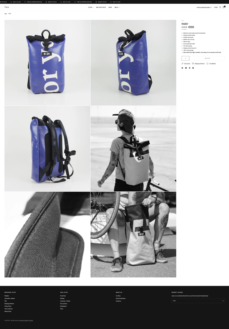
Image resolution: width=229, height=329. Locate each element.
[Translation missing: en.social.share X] (186, 68)
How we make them (120, 298)
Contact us (118, 301)
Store (90, 7)
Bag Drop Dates (101, 7)
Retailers (6, 296)
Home (5, 13)
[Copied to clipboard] (193, 68)
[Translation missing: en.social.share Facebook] (183, 68)
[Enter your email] (223, 301)
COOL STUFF (64, 292)
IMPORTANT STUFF (10, 292)
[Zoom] (86, 23)
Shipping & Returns (9, 304)
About (116, 7)
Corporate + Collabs (65, 301)
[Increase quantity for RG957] (188, 58)
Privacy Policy (7, 306)
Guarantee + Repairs (9, 298)
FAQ (5, 301)
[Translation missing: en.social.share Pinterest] (190, 68)
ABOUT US (119, 292)
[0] (223, 7)
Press (61, 309)
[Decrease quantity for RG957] (183, 58)
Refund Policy (7, 311)
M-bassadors (63, 306)
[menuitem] (91, 7)
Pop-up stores (63, 304)
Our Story (118, 296)
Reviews (62, 298)
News (110, 7)
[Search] (220, 7)
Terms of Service (8, 309)
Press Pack (63, 296)
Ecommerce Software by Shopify (26, 320)
